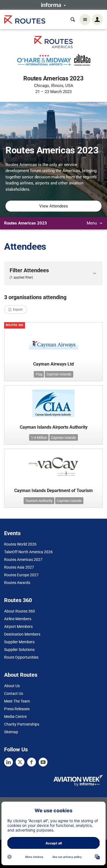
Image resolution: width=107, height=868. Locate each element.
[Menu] (85, 19)
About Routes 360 (19, 611)
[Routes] (24, 19)
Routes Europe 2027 (21, 575)
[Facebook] (31, 762)
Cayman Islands (58, 374)
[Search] (72, 19)
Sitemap (11, 732)
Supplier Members (19, 642)
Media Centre (15, 716)
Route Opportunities (21, 657)
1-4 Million (39, 438)
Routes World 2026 (20, 544)
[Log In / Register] (97, 19)
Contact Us (13, 693)
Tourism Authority (38, 501)
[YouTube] (43, 762)
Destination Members (22, 634)
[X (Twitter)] (20, 762)
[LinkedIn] (8, 762)
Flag (39, 374)
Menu (92, 223)
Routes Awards (17, 582)
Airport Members (18, 626)
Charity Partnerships (21, 724)
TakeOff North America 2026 (28, 552)
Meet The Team (17, 701)
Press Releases (17, 709)
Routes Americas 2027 (23, 559)
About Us (12, 686)
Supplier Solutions (19, 649)
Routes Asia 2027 (19, 567)
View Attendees (53, 206)
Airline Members (17, 619)
